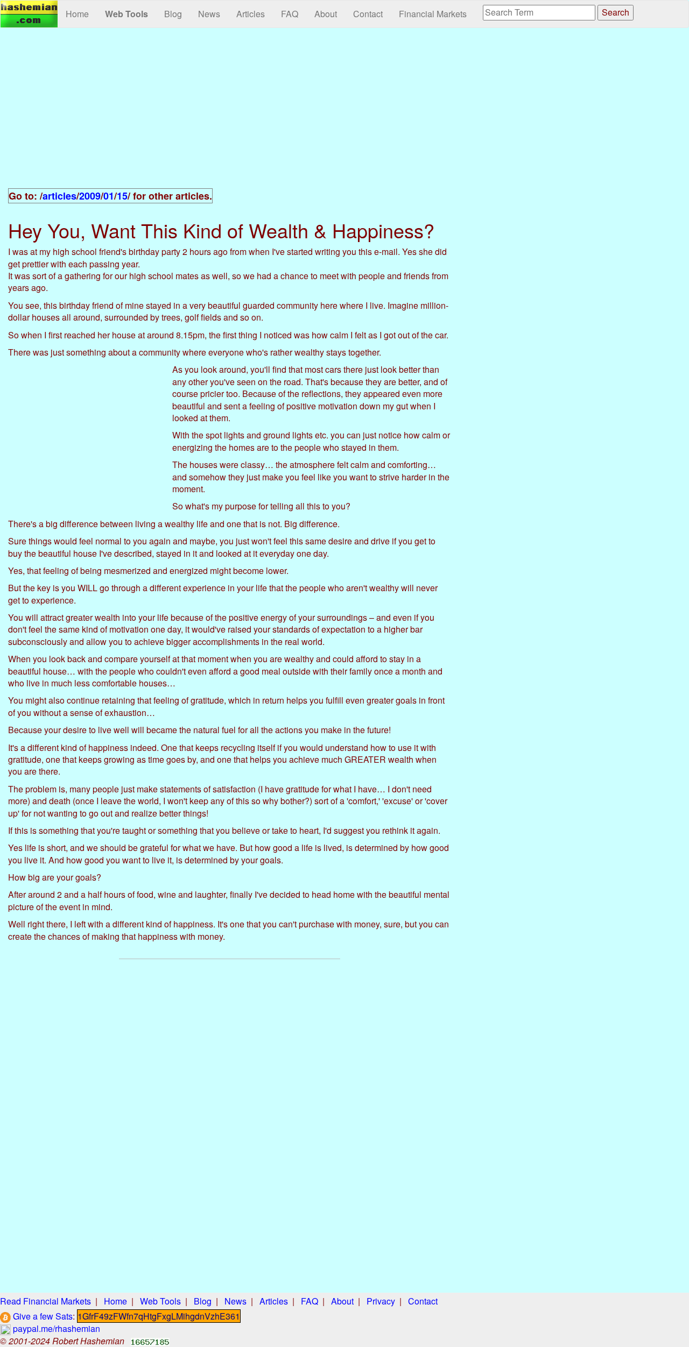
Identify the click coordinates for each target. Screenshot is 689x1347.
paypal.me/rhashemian (55, 1328)
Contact (368, 14)
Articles (250, 14)
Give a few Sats (42, 1316)
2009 (90, 196)
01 (108, 196)
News (209, 14)
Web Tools (126, 14)
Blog (173, 14)
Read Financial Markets (45, 1301)
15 (122, 196)
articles (59, 196)
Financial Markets (433, 14)
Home (77, 14)
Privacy (381, 1301)
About (325, 14)
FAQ (289, 14)
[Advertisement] (229, 114)
